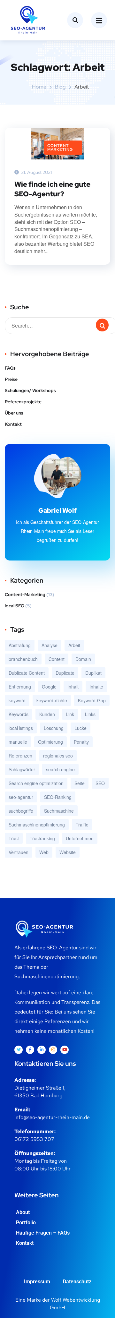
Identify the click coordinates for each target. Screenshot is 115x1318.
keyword (17, 700)
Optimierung (50, 742)
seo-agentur (21, 797)
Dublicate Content (27, 673)
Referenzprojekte (23, 402)
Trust (14, 838)
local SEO (14, 606)
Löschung (54, 728)
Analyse (49, 645)
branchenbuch (23, 659)
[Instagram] (53, 1050)
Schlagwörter (22, 769)
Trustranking (42, 838)
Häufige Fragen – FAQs (43, 1233)
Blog (60, 86)
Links (90, 714)
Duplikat (93, 673)
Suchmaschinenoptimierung (37, 824)
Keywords (18, 714)
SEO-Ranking (58, 797)
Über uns (14, 413)
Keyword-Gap (92, 700)
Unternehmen (80, 838)
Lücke (80, 728)
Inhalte (96, 686)
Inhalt (73, 686)
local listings (21, 728)
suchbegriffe (21, 811)
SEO (100, 783)
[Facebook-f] (30, 1050)
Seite (79, 783)
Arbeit (74, 645)
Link (70, 714)
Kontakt (13, 424)
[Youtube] (64, 1050)
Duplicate (65, 673)
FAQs (10, 368)
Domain (83, 659)
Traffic (82, 824)
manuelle (18, 742)
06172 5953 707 (34, 1139)
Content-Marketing (60, 147)
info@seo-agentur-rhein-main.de (52, 1117)
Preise (11, 379)
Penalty (81, 742)
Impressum (37, 1282)
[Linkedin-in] (41, 1050)
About (23, 1212)
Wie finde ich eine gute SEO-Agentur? (52, 189)
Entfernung (20, 686)
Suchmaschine (59, 811)
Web (44, 852)
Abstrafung (20, 645)
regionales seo (58, 755)
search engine (60, 769)
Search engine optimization (36, 783)
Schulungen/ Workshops (30, 390)
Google (49, 686)
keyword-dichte (51, 700)
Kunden (47, 714)
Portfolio (26, 1223)
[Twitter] (18, 1050)
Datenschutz (77, 1282)
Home (39, 86)
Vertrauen (18, 852)
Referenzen (20, 755)
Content (57, 659)
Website (67, 852)
